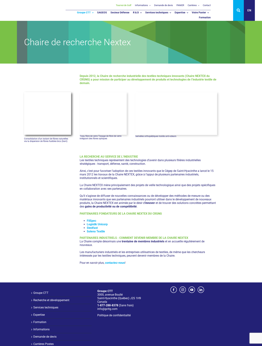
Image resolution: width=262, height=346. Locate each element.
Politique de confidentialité (114, 315)
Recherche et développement (51, 300)
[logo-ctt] (21, 5)
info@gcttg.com (107, 309)
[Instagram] (182, 290)
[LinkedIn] (201, 290)
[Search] (238, 10)
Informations (41, 329)
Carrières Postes (43, 344)
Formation (39, 322)
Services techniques (45, 307)
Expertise (39, 314)
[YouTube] (192, 290)
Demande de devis (44, 336)
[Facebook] (173, 290)
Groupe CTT (40, 293)
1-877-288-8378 (107, 305)
